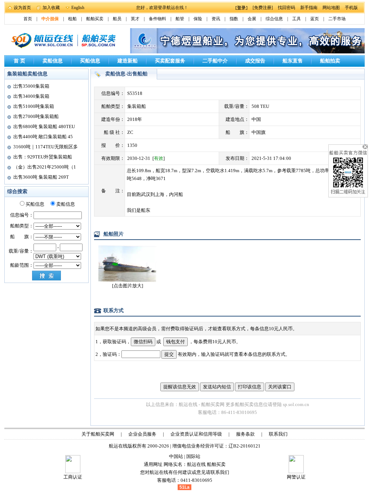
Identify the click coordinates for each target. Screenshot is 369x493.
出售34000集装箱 (31, 96)
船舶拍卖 (330, 61)
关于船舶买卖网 (97, 434)
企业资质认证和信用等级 (196, 434)
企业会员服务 (142, 434)
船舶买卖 (94, 18)
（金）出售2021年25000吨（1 (44, 167)
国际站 (193, 456)
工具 (296, 18)
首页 (27, 18)
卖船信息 (53, 61)
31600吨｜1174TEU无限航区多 (45, 146)
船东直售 (293, 61)
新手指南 (308, 7)
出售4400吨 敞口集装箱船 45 (43, 136)
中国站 (176, 456)
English (77, 7)
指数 (234, 18)
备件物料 (157, 18)
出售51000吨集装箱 (33, 106)
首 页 (19, 61)
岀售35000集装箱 (31, 86)
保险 (198, 18)
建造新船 (127, 61)
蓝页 (314, 18)
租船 (72, 18)
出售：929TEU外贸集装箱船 (42, 157)
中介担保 (50, 18)
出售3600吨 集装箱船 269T (41, 177)
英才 (135, 18)
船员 (117, 18)
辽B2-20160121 (244, 446)
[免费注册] (263, 7)
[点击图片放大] (127, 285)
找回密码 (286, 7)
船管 (179, 18)
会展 (252, 18)
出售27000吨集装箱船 (36, 116)
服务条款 (245, 434)
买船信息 (90, 61)
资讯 (216, 18)
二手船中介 (215, 61)
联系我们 (278, 434)
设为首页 (22, 7)
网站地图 (331, 7)
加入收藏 (51, 7)
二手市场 (337, 18)
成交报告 (255, 61)
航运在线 (196, 464)
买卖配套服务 (170, 61)
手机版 (351, 7)
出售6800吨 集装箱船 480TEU (44, 126)
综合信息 (274, 18)
